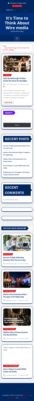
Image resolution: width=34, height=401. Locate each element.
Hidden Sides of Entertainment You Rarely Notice (15, 333)
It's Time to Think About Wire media (17, 22)
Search (8, 112)
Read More (8, 102)
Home (4, 46)
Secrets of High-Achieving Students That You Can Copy (14, 258)
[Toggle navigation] (17, 38)
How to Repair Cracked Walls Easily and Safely (14, 370)
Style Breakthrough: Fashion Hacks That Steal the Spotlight (15, 79)
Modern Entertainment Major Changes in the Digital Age (15, 295)
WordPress (27, 395)
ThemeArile (22, 398)
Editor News (12, 398)
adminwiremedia (11, 84)
